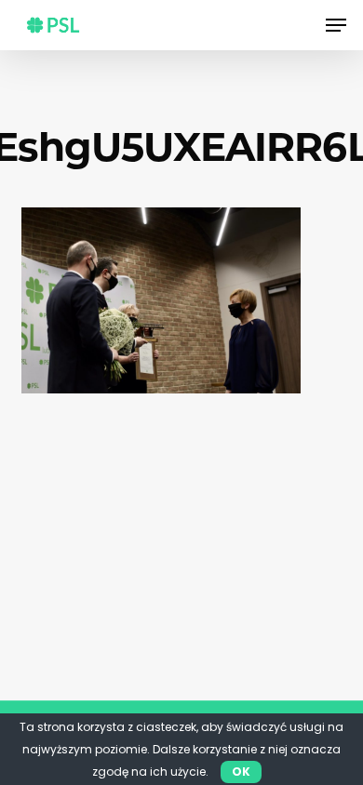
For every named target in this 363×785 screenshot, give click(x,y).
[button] (336, 25)
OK (241, 771)
